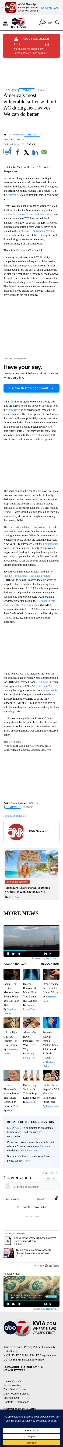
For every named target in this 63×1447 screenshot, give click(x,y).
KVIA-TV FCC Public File (19, 1355)
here (27, 1160)
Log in (45, 1173)
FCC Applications (46, 1355)
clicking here (30, 1150)
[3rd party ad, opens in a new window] (31, 876)
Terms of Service (13, 1347)
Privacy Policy (32, 1347)
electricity (14, 409)
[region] (31, 1220)
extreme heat (15, 194)
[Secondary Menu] (8, 22)
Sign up (53, 1173)
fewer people (50, 690)
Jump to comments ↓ (15, 815)
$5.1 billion (42, 681)
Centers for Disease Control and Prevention (27, 214)
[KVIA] (22, 22)
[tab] (13, 1199)
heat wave (24, 230)
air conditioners (49, 543)
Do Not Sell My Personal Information (24, 1359)
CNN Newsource (15, 134)
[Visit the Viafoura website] (52, 1265)
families (8, 617)
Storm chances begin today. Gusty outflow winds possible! (31, 50)
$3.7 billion (38, 686)
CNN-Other (33, 803)
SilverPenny (14, 897)
